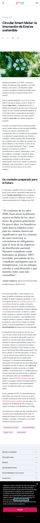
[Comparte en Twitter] (7, 38)
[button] (3, 3)
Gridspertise (24, 396)
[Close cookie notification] (37, 484)
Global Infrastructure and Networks (13, 401)
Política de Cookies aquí (21, 500)
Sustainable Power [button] (9, 468)
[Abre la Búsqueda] (37, 3)
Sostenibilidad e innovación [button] (13, 473)
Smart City (8, 432)
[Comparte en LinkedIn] (12, 38)
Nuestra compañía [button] (9, 452)
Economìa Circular (11, 427)
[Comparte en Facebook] (2, 38)
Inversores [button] (6, 478)
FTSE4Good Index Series (23, 378)
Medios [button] (5, 462)
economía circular (25, 301)
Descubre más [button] (7, 457)
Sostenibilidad (28, 427)
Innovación (21, 432)
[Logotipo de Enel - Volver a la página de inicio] (20, 2)
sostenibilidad (6, 304)
